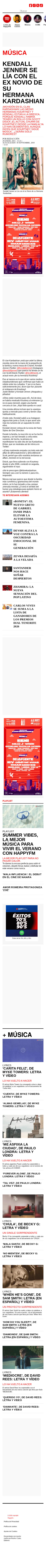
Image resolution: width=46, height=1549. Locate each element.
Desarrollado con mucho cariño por (12, 1538)
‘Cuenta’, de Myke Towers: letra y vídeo (21, 1095)
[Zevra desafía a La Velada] (7, 557)
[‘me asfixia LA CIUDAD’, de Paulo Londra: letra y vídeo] (23, 1126)
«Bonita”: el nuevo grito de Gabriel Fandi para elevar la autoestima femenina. (23, 512)
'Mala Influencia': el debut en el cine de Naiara (22, 876)
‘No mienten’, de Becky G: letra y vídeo (20, 1255)
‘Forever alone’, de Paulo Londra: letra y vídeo (21, 1175)
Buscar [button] (42, 11)
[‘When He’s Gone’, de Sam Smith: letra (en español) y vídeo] (23, 1276)
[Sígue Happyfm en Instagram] (34, 6)
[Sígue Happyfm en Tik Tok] (41, 6)
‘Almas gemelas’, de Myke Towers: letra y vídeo (21, 1105)
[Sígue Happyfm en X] (37, 6)
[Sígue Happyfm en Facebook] (30, 6)
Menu (4, 11)
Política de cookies (10, 1526)
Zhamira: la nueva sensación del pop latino (25, 592)
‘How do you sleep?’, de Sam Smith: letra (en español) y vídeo (19, 1325)
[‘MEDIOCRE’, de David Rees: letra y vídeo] (23, 1357)
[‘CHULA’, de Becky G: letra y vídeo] (23, 1206)
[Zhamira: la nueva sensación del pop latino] (7, 588)
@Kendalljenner (24, 368)
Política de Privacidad (11, 1521)
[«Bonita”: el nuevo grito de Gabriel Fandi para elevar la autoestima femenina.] (7, 502)
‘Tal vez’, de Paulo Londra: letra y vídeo (22, 1184)
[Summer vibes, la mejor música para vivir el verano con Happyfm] (23, 816)
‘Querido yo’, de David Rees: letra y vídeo (22, 1399)
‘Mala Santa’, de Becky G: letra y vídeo (20, 1245)
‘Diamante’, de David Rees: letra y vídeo (21, 1408)
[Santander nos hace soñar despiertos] (7, 569)
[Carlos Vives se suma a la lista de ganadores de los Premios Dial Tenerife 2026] (7, 606)
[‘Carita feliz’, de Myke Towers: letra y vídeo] (23, 1050)
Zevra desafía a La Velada (25, 558)
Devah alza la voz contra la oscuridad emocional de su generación (25, 539)
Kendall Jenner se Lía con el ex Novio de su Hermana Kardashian (23, 82)
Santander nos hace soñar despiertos (22, 573)
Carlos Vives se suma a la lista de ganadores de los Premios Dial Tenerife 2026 (25, 616)
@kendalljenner (10, 370)
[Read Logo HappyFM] (17, 5)
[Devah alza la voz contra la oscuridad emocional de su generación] (7, 531)
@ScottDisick (31, 373)
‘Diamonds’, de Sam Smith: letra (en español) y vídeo (22, 1336)
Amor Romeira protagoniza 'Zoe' (22, 888)
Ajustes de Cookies (10, 1531)
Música (15, 53)
